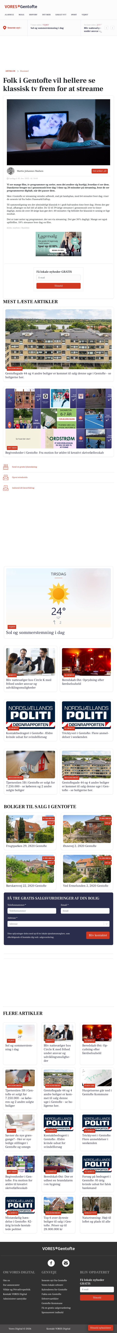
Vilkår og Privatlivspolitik (16, 1289)
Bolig (21, 15)
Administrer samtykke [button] (15, 1298)
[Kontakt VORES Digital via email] (65, 1263)
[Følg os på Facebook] (51, 1263)
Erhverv (33, 15)
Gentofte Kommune (52, 1303)
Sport (74, 15)
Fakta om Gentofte (51, 1294)
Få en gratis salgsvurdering (56, 1307)
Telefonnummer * (16, 905)
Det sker (46, 15)
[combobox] (9, 924)
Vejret (85, 15)
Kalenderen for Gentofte (54, 1289)
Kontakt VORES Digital (15, 1294)
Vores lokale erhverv (52, 1285)
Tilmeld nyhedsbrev (100, 1327)
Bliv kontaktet (98, 935)
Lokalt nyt (60, 15)
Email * (65, 905)
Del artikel (98, 171)
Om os (6, 1280)
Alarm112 (9, 15)
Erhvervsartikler (50, 1298)
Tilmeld (58, 285)
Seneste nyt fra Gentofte (54, 1280)
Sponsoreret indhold (52, 1312)
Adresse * (12, 917)
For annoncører (11, 1285)
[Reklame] (58, 244)
